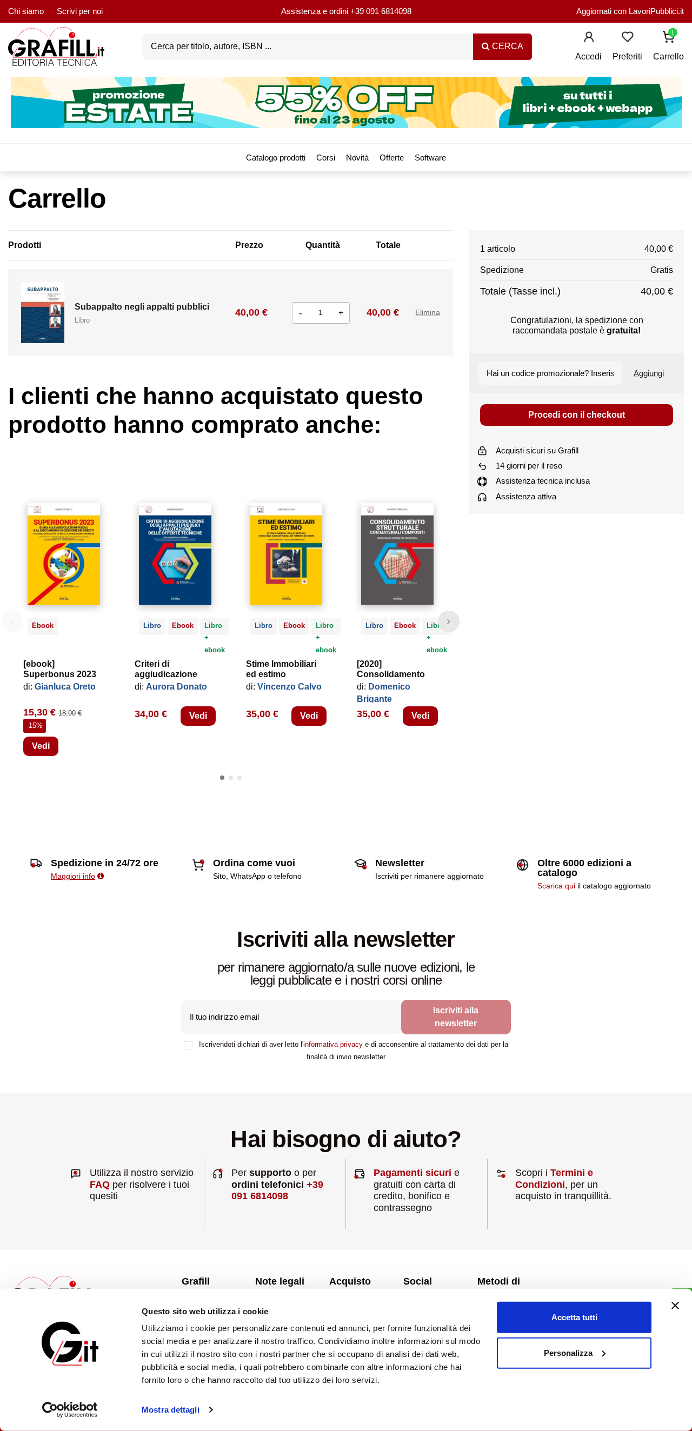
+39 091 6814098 (380, 11)
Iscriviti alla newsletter (455, 1017)
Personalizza (568, 1352)
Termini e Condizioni (554, 1178)
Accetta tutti (574, 1317)
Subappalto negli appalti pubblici (142, 306)
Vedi (41, 746)
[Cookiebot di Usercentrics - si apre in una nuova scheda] (70, 1410)
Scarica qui (556, 885)
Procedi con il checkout (576, 414)
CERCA (506, 46)
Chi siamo (26, 11)
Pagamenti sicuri (412, 1172)
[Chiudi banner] (675, 1305)
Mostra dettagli (170, 1409)
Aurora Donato (176, 686)
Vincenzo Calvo (289, 686)
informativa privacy (333, 1044)
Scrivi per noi (80, 11)
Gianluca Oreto (65, 686)
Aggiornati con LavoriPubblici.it (630, 11)
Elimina (427, 312)
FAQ (100, 1184)
